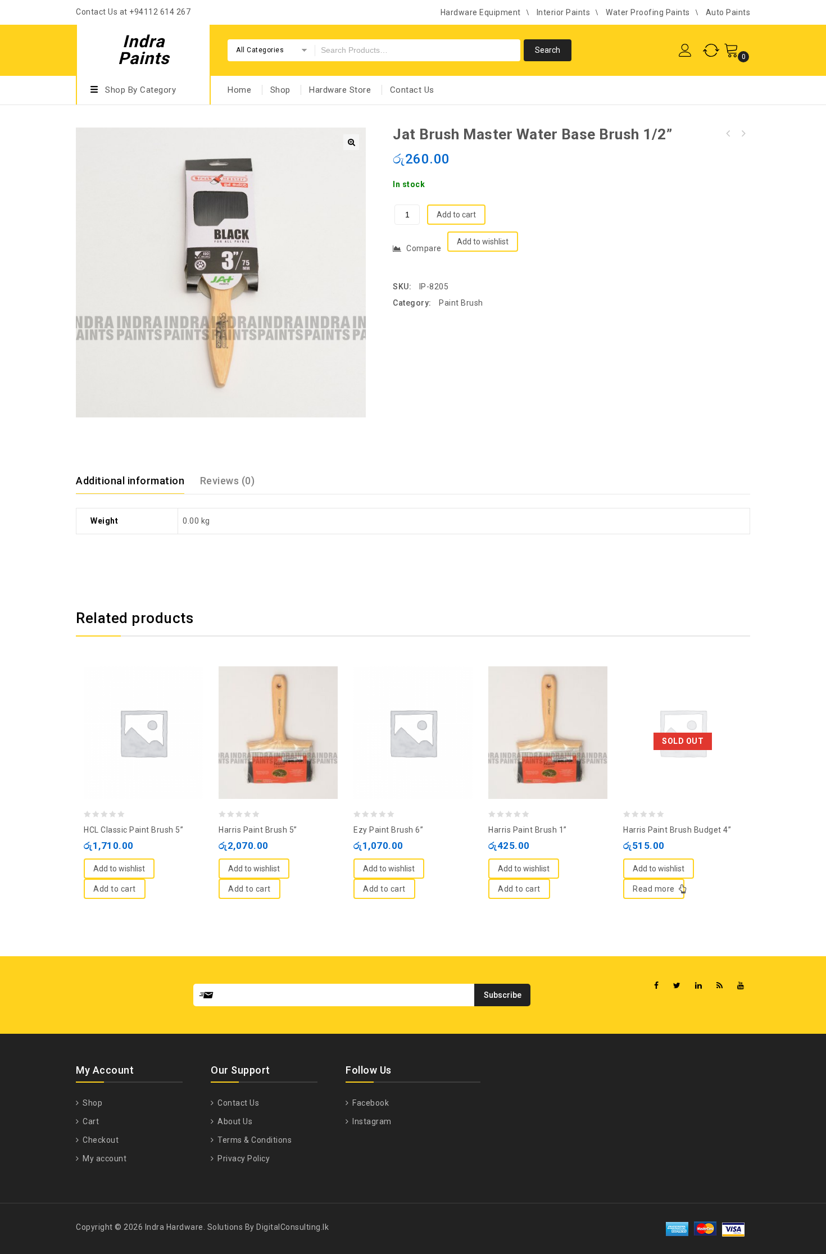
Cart (90, 1121)
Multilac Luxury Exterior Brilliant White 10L (728, 134)
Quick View (154, 705)
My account (103, 1158)
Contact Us (412, 90)
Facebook (370, 1102)
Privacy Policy (243, 1158)
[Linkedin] (699, 985)
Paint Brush (461, 302)
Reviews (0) (227, 481)
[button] (351, 142)
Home (239, 90)
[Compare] (132, 705)
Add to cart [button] (114, 888)
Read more (654, 888)
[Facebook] (656, 985)
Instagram (371, 1121)
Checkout (100, 1139)
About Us (234, 1121)
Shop (280, 90)
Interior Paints (564, 12)
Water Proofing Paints (648, 12)
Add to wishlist (483, 241)
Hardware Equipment (481, 12)
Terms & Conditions (254, 1139)
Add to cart (456, 214)
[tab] (137, 481)
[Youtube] (741, 985)
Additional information (130, 481)
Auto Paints (728, 12)
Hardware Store (340, 90)
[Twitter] (677, 985)
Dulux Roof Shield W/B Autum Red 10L (743, 134)
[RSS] (720, 985)
